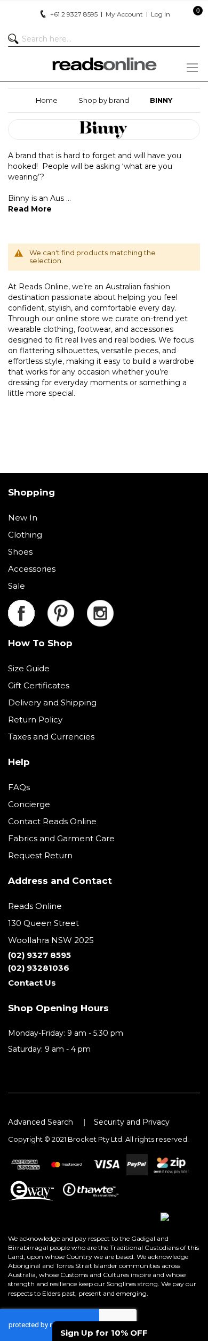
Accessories (31, 569)
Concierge (29, 804)
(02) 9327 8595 (39, 955)
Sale (16, 586)
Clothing (25, 535)
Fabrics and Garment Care (61, 838)
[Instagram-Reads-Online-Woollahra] (100, 606)
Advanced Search (40, 1122)
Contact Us (32, 983)
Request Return (40, 855)
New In (22, 518)
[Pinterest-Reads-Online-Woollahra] (67, 606)
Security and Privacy (132, 1122)
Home (47, 100)
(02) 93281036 (38, 968)
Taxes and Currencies (51, 737)
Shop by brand (103, 100)
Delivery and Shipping (52, 702)
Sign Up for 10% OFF (104, 1333)
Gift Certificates (38, 685)
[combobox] (104, 39)
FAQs (19, 787)
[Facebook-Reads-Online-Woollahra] (27, 606)
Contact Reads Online (52, 821)
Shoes (20, 552)
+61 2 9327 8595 (74, 14)
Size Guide (29, 668)
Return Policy (35, 719)
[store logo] (104, 64)
